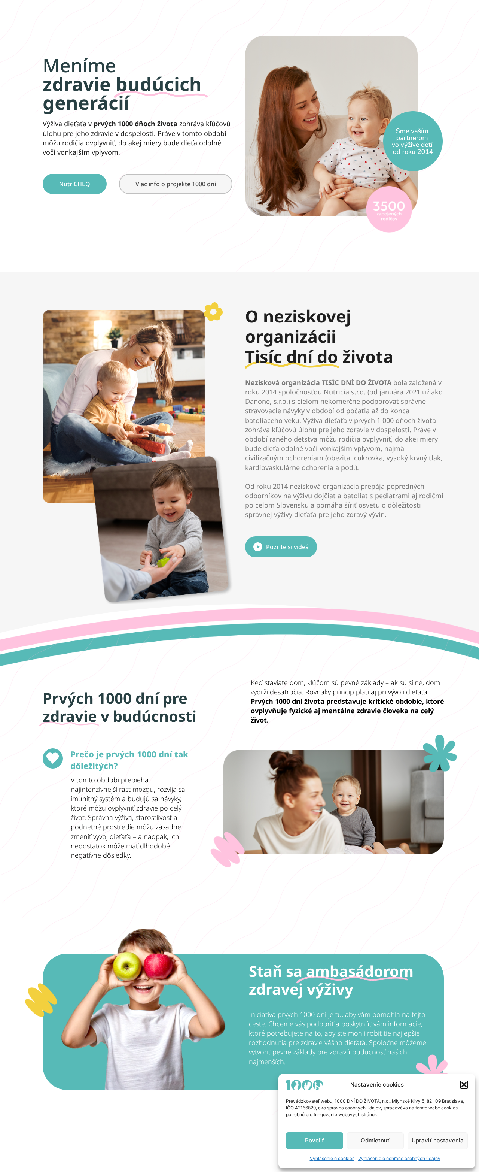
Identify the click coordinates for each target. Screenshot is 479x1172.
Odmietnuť (375, 1140)
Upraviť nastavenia (438, 1140)
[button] (464, 1084)
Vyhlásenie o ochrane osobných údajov (399, 1158)
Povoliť (314, 1140)
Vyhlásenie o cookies (332, 1158)
